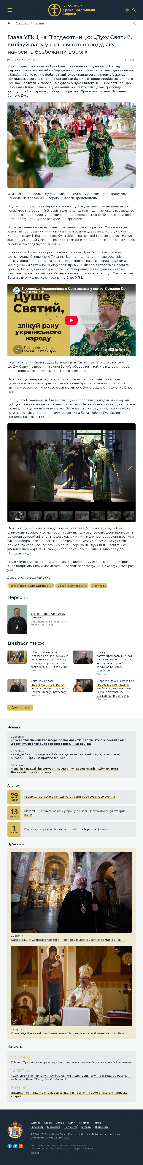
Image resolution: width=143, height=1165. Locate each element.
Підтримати (102, 1127)
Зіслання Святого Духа (72, 585)
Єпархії (84, 1122)
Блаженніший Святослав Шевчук (31, 585)
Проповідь (99, 585)
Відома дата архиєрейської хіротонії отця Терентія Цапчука (66, 829)
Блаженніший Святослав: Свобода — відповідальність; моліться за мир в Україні (67, 939)
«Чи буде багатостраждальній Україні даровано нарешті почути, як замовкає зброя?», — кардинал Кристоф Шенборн (115, 661)
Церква (36, 1122)
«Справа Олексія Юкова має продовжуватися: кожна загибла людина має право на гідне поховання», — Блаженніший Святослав (115, 688)
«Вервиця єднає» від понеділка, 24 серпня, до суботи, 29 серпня (69, 796)
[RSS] (21, 1146)
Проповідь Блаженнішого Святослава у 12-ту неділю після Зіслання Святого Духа (68, 1033)
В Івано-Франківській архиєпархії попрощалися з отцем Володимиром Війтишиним (71, 1062)
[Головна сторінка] (8, 23)
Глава (48, 1122)
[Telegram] (15, 1146)
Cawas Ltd (51, 1137)
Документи (70, 1127)
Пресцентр (37, 1127)
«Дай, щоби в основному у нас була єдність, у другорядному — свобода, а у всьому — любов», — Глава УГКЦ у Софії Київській (71, 1077)
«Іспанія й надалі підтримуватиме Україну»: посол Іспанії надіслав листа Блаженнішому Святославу (49, 686)
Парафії (98, 1122)
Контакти (86, 1127)
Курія (71, 1122)
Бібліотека (53, 1127)
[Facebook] (9, 1146)
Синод (59, 1122)
